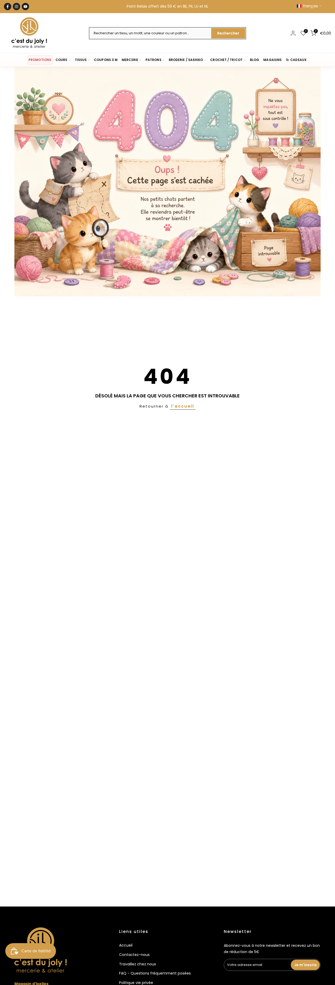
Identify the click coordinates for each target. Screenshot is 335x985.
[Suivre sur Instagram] (16, 6)
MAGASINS (272, 60)
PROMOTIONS (40, 60)
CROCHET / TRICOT (226, 60)
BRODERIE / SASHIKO (186, 60)
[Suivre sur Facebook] (7, 6)
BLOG (254, 60)
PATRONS (153, 60)
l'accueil (182, 406)
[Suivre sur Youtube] (25, 6)
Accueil (125, 945)
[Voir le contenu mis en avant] (167, 181)
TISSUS (81, 60)
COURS (61, 60)
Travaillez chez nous (137, 964)
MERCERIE (130, 60)
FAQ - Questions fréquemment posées (155, 973)
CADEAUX (298, 60)
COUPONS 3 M (106, 60)
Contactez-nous (134, 954)
